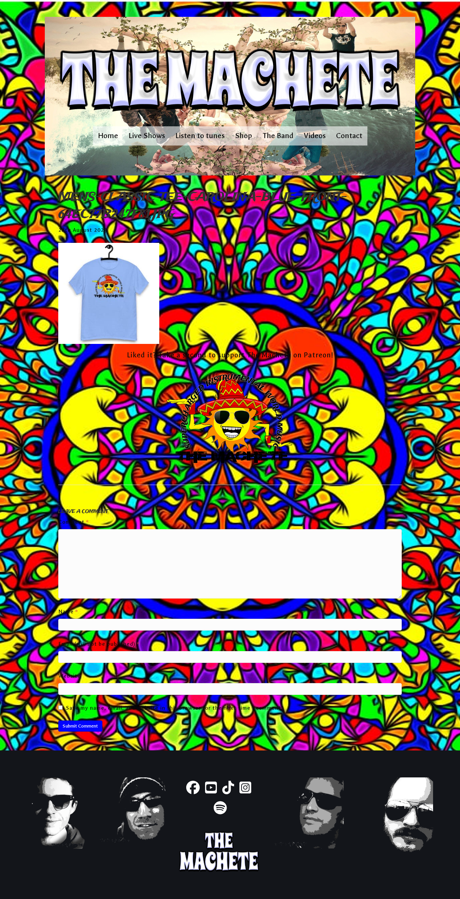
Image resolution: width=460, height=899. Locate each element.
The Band (278, 135)
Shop (243, 135)
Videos (315, 135)
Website (69, 676)
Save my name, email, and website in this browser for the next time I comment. (174, 708)
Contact (349, 135)
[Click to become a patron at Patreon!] (230, 420)
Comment (73, 522)
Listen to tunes (200, 135)
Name (68, 611)
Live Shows (147, 135)
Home (108, 135)
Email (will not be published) (99, 644)
